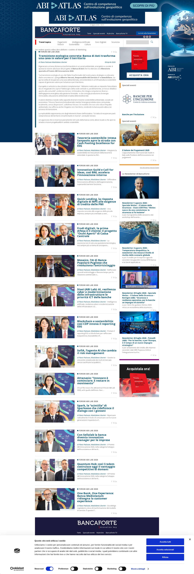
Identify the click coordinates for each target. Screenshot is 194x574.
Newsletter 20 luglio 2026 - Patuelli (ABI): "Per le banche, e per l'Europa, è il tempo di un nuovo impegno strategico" (139, 341)
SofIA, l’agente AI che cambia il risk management (97, 351)
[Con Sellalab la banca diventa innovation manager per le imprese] (55, 451)
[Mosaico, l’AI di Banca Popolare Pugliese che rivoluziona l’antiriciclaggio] (55, 276)
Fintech (61, 44)
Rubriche (110, 33)
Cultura (88, 44)
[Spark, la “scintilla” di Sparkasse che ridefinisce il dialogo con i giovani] (55, 422)
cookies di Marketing (77, 49)
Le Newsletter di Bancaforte (135, 174)
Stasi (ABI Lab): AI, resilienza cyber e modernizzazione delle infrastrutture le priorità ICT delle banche (96, 293)
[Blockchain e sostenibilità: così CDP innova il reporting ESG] (55, 337)
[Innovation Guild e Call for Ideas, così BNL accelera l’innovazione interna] (55, 186)
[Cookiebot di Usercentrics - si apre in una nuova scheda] (17, 569)
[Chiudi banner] (190, 539)
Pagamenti (62, 42)
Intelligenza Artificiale (81, 42)
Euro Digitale (100, 42)
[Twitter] (147, 37)
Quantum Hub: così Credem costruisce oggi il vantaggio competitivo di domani (96, 467)
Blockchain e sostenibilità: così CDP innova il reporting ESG (96, 324)
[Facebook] (144, 37)
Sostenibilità (74, 44)
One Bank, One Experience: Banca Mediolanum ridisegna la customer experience (95, 497)
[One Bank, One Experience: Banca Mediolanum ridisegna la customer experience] (55, 509)
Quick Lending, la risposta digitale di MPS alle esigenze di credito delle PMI (96, 202)
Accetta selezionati (165, 549)
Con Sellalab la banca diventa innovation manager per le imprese (93, 437)
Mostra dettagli (138, 569)
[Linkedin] (116, 52)
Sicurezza (116, 42)
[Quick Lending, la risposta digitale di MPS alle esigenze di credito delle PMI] (55, 215)
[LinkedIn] (150, 37)
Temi (89, 33)
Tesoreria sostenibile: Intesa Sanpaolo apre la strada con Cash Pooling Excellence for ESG (96, 142)
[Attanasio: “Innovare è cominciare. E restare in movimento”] (55, 394)
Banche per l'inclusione (133, 114)
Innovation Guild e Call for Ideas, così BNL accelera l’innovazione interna (95, 172)
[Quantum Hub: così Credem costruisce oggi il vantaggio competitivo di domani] (55, 480)
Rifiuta (165, 557)
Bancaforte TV (121, 33)
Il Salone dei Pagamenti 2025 (135, 150)
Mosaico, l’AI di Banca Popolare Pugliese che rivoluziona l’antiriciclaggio (96, 263)
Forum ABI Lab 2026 (49, 51)
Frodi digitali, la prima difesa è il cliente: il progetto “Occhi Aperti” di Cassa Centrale (97, 232)
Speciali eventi (99, 33)
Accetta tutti (165, 542)
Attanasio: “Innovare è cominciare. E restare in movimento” (93, 381)
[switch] (74, 569)
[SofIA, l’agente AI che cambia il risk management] (55, 367)
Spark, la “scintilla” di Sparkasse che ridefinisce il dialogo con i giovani (95, 408)
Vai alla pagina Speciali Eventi (149, 168)
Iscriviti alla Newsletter (147, 33)
